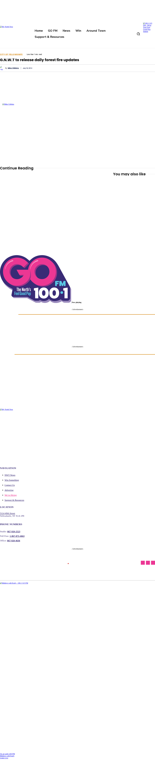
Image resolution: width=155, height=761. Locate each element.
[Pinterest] (118, 68)
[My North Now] (68, 563)
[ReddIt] (143, 68)
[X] (110, 68)
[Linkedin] (135, 68)
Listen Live (4, 758)
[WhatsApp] (126, 68)
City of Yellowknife (11, 54)
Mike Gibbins (13, 68)
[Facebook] (102, 68)
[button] (138, 33)
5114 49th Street (7, 513)
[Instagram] (148, 563)
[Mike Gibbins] (2, 68)
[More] (151, 68)
